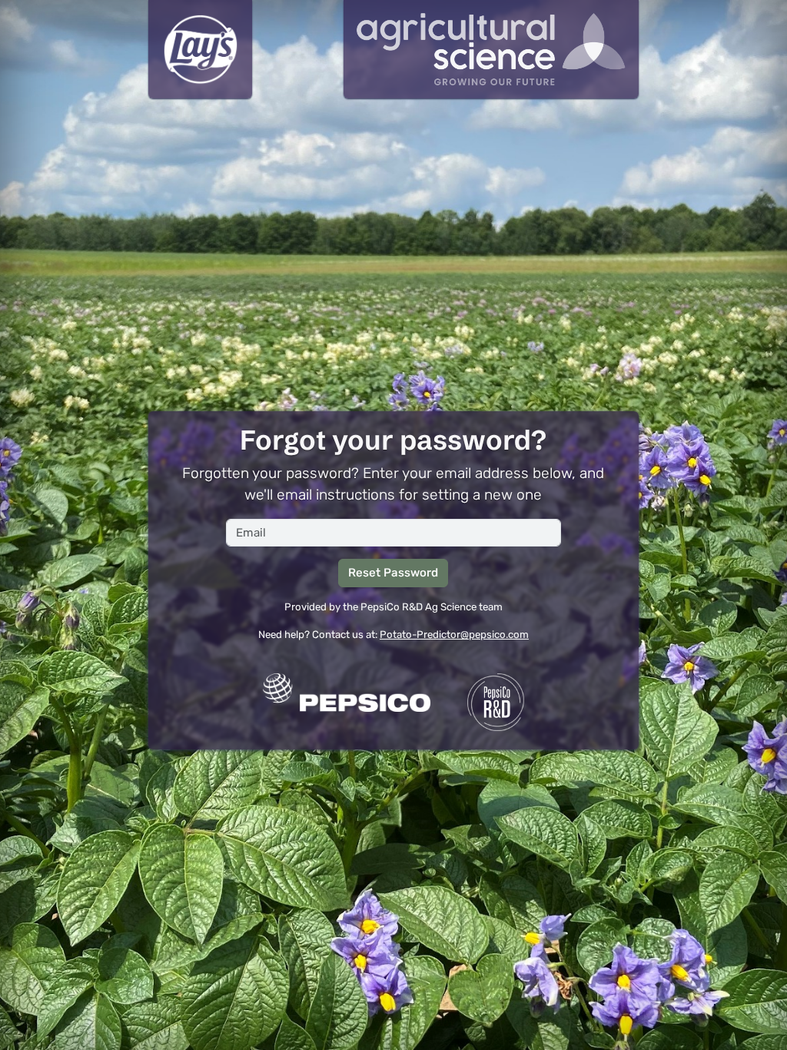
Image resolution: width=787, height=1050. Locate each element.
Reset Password (393, 573)
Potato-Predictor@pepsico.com (454, 634)
